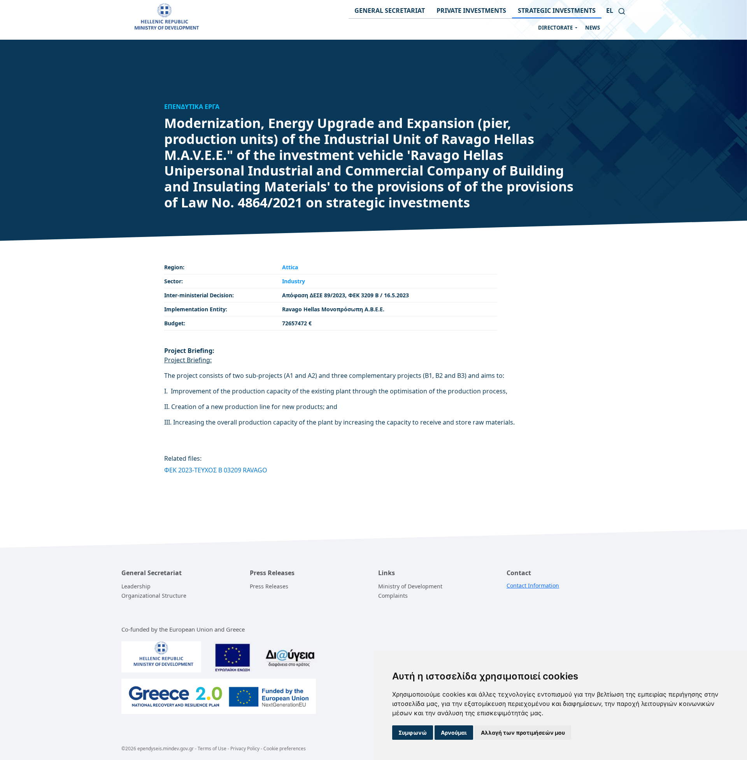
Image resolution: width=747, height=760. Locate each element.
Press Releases (269, 586)
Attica (290, 267)
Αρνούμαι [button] (454, 732)
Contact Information (533, 585)
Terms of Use (212, 748)
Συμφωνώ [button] (412, 732)
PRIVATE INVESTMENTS (471, 10)
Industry (293, 281)
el (609, 10)
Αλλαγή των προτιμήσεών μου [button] (523, 732)
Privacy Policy (245, 748)
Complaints (393, 595)
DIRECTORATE (556, 27)
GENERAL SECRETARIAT (389, 10)
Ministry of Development (410, 586)
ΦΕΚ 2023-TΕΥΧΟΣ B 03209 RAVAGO (215, 470)
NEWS (592, 27)
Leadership (136, 586)
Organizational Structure (153, 595)
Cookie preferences (284, 748)
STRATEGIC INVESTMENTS (557, 10)
